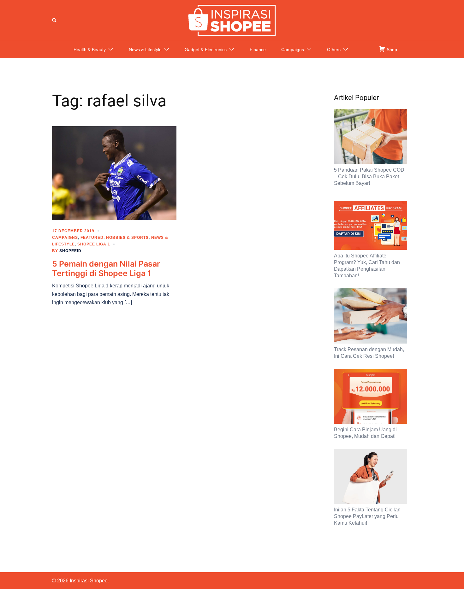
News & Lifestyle (145, 49)
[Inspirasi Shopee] (232, 19)
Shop (391, 49)
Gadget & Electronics (206, 49)
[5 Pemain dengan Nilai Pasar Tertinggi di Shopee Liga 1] (114, 172)
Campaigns (292, 49)
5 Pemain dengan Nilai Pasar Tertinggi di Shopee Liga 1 (106, 268)
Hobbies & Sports (127, 237)
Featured (92, 237)
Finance (258, 49)
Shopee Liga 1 (93, 244)
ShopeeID (70, 251)
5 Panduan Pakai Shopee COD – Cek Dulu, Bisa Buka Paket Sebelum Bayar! (369, 176)
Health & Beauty (90, 49)
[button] (54, 20)
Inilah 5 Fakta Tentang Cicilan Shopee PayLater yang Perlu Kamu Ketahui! (367, 516)
